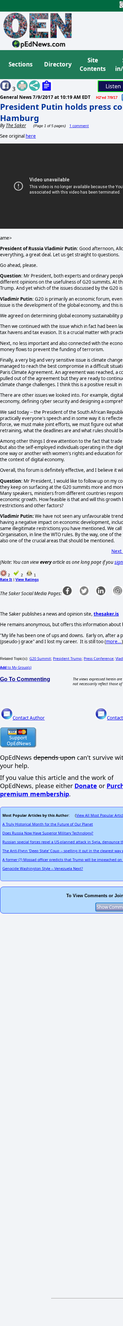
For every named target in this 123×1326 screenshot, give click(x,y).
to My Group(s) (15, 667)
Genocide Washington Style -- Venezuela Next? (42, 868)
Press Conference (98, 658)
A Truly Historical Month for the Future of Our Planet (47, 824)
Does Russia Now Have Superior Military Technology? (47, 833)
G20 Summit (40, 658)
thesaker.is (106, 614)
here (31, 136)
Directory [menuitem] (57, 64)
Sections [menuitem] (20, 64)
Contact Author (29, 718)
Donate (85, 786)
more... (114, 641)
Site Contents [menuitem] (93, 64)
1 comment (79, 125)
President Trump (67, 658)
